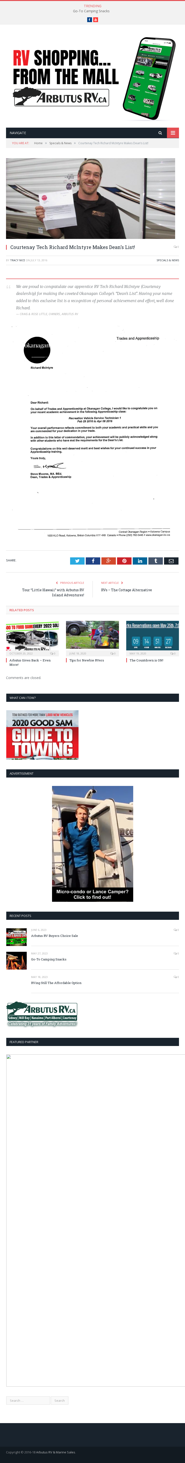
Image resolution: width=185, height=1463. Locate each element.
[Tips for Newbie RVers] (92, 638)
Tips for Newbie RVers (86, 660)
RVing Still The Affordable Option (56, 983)
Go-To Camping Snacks (91, 11)
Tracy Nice (17, 260)
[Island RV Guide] (92, 76)
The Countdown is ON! (146, 660)
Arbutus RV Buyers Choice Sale (54, 936)
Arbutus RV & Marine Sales (55, 1452)
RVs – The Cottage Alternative (126, 590)
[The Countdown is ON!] (152, 638)
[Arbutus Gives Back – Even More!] (32, 638)
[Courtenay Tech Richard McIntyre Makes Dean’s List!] (92, 199)
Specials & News (168, 260)
